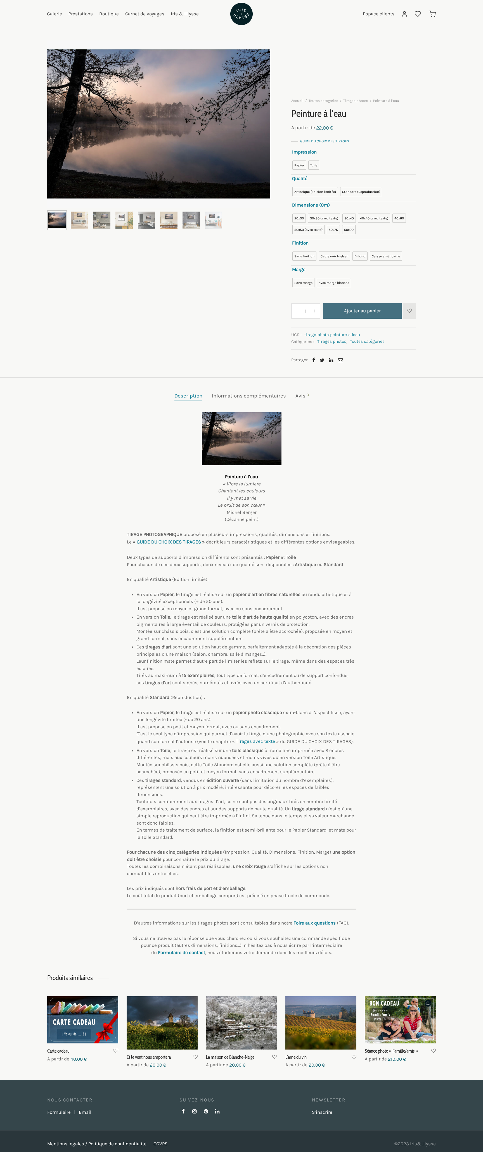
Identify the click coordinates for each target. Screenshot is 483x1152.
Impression (304, 152)
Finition (300, 243)
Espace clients (378, 13)
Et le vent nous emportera (149, 1057)
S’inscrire (322, 1112)
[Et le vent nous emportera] (162, 1023)
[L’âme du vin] (320, 1023)
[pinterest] (206, 1112)
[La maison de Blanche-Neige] (241, 1023)
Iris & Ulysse (185, 13)
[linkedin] (217, 1112)
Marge (299, 269)
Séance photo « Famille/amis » (391, 1051)
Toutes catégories (323, 101)
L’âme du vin (296, 1057)
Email (85, 1112)
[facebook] (183, 1112)
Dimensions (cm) (311, 205)
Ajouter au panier (362, 310)
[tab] (188, 395)
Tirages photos (355, 101)
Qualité (299, 178)
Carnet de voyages (144, 13)
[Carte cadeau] (82, 1019)
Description (188, 396)
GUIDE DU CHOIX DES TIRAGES (324, 141)
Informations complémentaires (249, 396)
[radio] (299, 165)
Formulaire (59, 1112)
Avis (302, 395)
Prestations (80, 13)
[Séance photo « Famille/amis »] (400, 1019)
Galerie (54, 13)
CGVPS (160, 1143)
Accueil (297, 101)
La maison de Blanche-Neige (230, 1057)
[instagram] (194, 1112)
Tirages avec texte (255, 741)
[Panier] (432, 14)
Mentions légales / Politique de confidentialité (96, 1143)
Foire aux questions (314, 923)
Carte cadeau (58, 1051)
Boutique (109, 13)
